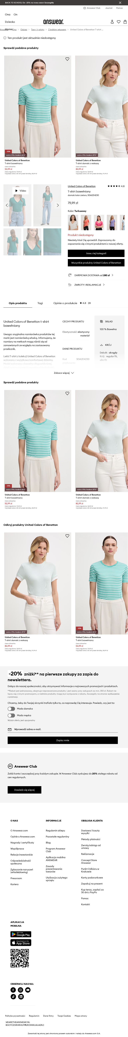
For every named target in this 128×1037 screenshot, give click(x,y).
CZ (13, 921)
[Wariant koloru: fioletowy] (112, 211)
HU (21, 921)
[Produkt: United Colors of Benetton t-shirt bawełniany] (37, 95)
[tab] (72, 293)
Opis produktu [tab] (18, 293)
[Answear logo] (54, 10)
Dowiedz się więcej (24, 778)
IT (24, 921)
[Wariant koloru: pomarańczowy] (86, 211)
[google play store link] (20, 858)
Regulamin (34, 912)
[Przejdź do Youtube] (27, 893)
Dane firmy (48, 912)
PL (26, 921)
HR (18, 921)
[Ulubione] (116, 10)
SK (33, 921)
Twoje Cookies (64, 912)
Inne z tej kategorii (96, 243)
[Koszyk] (123, 10)
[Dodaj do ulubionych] (67, 48)
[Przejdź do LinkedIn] (43, 893)
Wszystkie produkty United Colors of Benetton (96, 253)
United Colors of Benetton (82, 174)
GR (15, 921)
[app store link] (20, 866)
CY (10, 921)
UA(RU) (40, 921)
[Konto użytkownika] (110, 10)
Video (23, 179)
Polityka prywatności (15, 912)
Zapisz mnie (62, 729)
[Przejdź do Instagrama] (20, 893)
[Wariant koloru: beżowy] (73, 211)
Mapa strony (81, 912)
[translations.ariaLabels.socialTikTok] (35, 893)
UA (35, 921)
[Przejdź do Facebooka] (13, 893)
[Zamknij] (120, 2)
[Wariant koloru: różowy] (99, 211)
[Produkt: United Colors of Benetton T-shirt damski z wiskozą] (37, 572)
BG (7, 921)
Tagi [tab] (40, 293)
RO (28, 921)
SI (31, 921)
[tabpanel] (64, 332)
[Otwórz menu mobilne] (8, 10)
